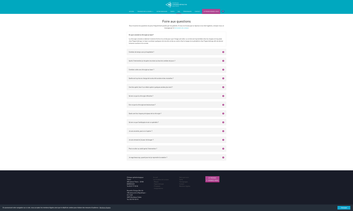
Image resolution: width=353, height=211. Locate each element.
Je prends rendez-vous (211, 11)
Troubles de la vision (144, 11)
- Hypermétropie (158, 184)
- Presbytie (156, 186)
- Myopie (156, 182)
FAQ (179, 11)
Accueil (131, 11)
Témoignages (187, 11)
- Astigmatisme (158, 188)
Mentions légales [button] (105, 207)
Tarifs (172, 11)
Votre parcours (184, 177)
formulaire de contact (181, 28)
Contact (197, 11)
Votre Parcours (162, 11)
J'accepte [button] (344, 207)
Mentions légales (184, 186)
